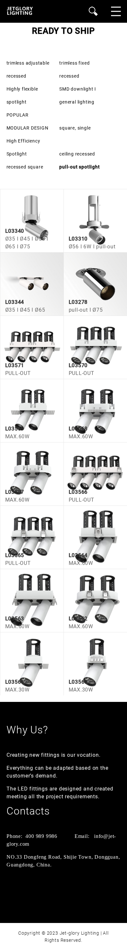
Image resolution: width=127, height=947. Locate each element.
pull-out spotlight (79, 166)
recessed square (25, 166)
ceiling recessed (77, 153)
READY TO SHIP (63, 31)
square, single (75, 128)
